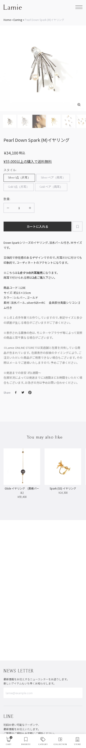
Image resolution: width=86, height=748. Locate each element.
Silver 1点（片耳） (19, 177)
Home (7, 19)
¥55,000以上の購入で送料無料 (28, 161)
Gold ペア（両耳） (51, 186)
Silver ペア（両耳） (53, 177)
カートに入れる (37, 226)
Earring (17, 19)
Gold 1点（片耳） (18, 186)
